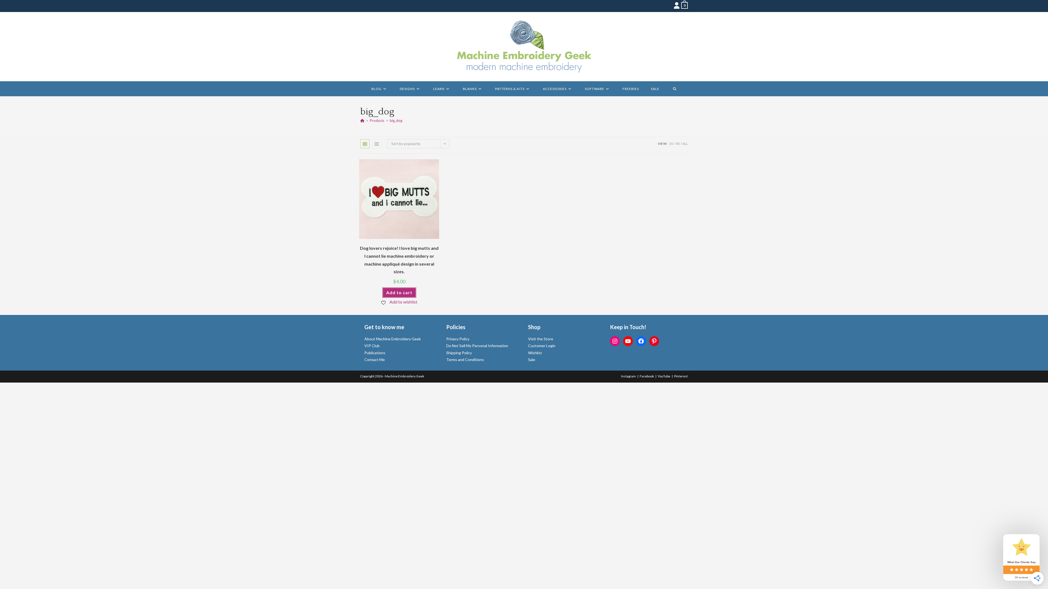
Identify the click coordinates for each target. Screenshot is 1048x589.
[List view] (377, 143)
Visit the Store (540, 338)
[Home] (362, 120)
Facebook (647, 376)
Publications (374, 352)
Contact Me (374, 359)
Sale (531, 359)
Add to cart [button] (399, 292)
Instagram (628, 376)
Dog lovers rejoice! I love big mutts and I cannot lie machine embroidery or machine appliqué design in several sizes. (399, 259)
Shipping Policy (459, 352)
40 (678, 144)
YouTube (664, 376)
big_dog (396, 120)
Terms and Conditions (465, 359)
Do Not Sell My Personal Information (477, 345)
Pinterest (681, 376)
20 (671, 144)
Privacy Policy (457, 338)
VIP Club (372, 345)
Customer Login (541, 345)
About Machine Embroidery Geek (392, 338)
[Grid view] (365, 143)
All (685, 144)
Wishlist (535, 352)
